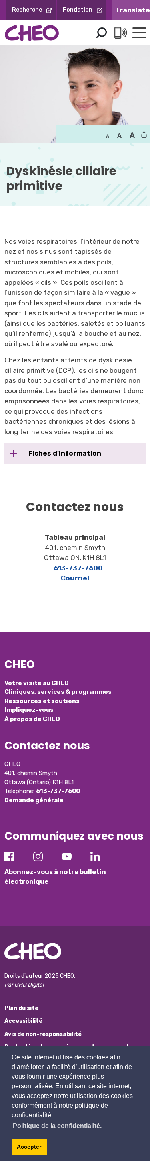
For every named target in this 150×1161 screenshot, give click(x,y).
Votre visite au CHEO (36, 683)
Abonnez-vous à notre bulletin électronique (55, 876)
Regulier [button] (107, 135)
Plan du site (21, 1008)
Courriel (75, 578)
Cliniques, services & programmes (58, 691)
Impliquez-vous (29, 709)
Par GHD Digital (24, 984)
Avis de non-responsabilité (43, 1034)
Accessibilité (23, 1021)
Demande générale (34, 800)
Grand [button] (119, 135)
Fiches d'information (64, 453)
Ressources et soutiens (42, 701)
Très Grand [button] (132, 135)
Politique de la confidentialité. (57, 1125)
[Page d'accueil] (32, 33)
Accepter (29, 1146)
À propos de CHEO (32, 719)
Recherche (27, 9)
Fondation (77, 9)
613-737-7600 (78, 568)
